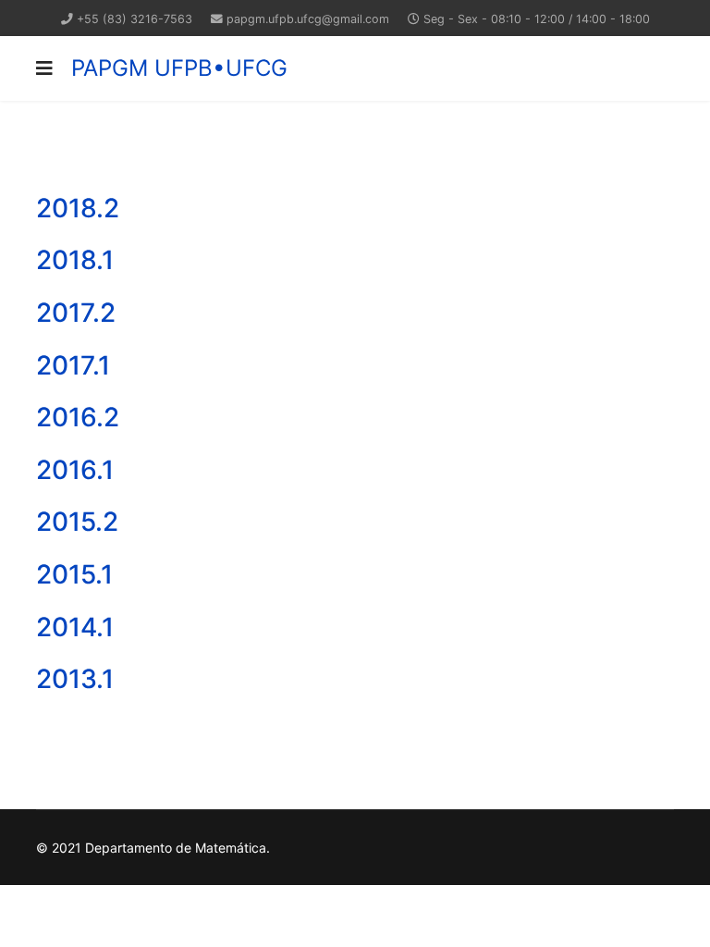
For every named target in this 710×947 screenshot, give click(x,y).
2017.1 (73, 365)
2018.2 (77, 208)
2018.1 (75, 260)
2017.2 (76, 312)
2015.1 (74, 574)
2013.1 (75, 679)
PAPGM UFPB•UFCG (179, 68)
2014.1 (75, 627)
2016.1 (75, 470)
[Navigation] (44, 68)
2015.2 (77, 521)
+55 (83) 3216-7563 (134, 19)
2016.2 (77, 417)
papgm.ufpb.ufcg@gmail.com (307, 19)
